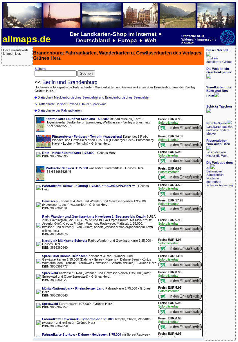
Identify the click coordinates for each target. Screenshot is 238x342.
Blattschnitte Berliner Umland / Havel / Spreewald (72, 104)
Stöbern (40, 68)
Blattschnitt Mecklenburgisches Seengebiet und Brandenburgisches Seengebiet (93, 97)
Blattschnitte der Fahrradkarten (60, 110)
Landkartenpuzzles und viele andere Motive (219, 128)
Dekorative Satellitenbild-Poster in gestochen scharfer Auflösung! (220, 174)
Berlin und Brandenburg (70, 82)
